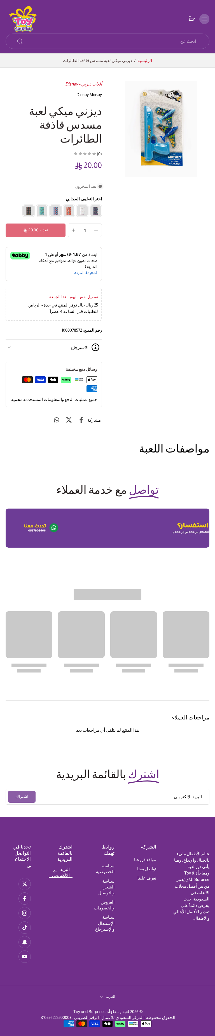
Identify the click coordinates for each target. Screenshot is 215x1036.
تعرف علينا (146, 878)
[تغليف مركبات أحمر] (68, 210)
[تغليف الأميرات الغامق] (95, 210)
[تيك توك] (24, 927)
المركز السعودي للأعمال (122, 1017)
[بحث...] (20, 41)
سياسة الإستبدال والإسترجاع (104, 923)
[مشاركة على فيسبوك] (81, 420)
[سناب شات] (24, 942)
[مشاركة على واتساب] (56, 420)
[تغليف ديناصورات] (28, 210)
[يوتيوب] (24, 957)
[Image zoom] (161, 129)
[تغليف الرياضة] (42, 210)
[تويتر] (24, 884)
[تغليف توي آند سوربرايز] (82, 210)
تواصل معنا (146, 868)
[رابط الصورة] (107, 528)
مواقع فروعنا (145, 859)
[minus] (96, 230)
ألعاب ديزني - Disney (83, 84)
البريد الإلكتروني (61, 872)
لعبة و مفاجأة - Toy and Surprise (101, 1011)
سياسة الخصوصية (105, 868)
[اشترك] (55, 872)
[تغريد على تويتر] (69, 420)
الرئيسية (144, 60)
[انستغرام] (24, 913)
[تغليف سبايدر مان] (55, 210)
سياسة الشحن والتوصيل (106, 887)
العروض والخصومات (104, 905)
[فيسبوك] (24, 898)
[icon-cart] (191, 19)
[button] (36, 230)
